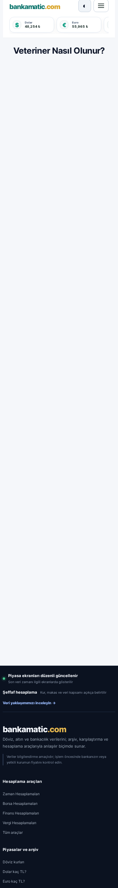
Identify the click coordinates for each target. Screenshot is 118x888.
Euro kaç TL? (14, 881)
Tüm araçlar (13, 832)
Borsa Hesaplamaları (20, 803)
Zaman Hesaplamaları (21, 794)
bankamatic (34, 729)
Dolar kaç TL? (14, 871)
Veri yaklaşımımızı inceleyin (29, 703)
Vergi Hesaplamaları (19, 823)
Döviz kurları (13, 862)
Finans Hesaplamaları (21, 813)
